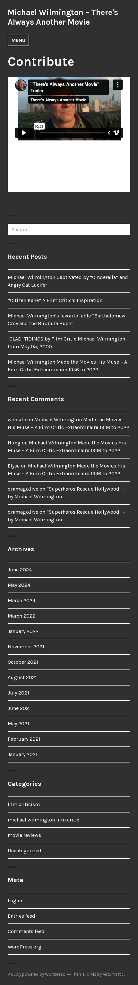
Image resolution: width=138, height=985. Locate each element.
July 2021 (18, 693)
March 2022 (21, 616)
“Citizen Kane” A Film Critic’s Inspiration (55, 300)
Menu (18, 40)
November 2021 (26, 647)
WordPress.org (24, 947)
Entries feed (21, 916)
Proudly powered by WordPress (36, 974)
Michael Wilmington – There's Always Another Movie (63, 17)
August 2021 (22, 677)
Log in (15, 900)
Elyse (14, 466)
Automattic (113, 974)
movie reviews (24, 835)
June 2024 (20, 570)
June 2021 (19, 708)
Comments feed (26, 931)
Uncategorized (24, 850)
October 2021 (23, 662)
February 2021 (24, 739)
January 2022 (23, 631)
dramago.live (23, 489)
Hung (14, 443)
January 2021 (23, 754)
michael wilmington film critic (43, 820)
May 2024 (19, 585)
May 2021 (18, 723)
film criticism (24, 804)
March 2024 (21, 600)
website (17, 420)
